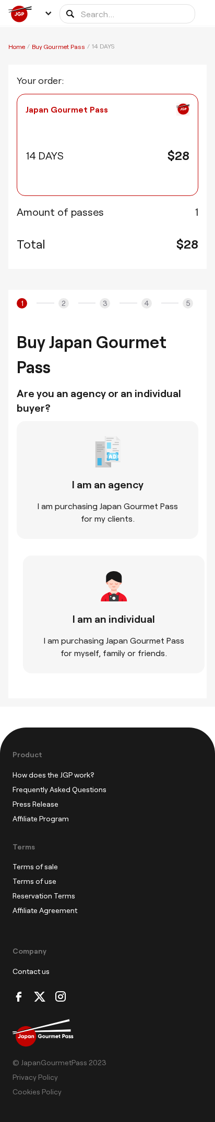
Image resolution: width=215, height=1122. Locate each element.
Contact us (31, 971)
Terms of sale (35, 866)
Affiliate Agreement (45, 910)
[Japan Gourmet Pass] (22, 13)
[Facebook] (19, 997)
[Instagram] (60, 997)
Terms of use (34, 881)
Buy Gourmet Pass (58, 46)
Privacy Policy (35, 1076)
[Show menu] (48, 13)
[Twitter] (39, 997)
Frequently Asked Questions (59, 789)
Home (16, 46)
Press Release (35, 803)
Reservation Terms (44, 895)
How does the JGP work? (53, 774)
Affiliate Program (41, 818)
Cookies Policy (37, 1091)
